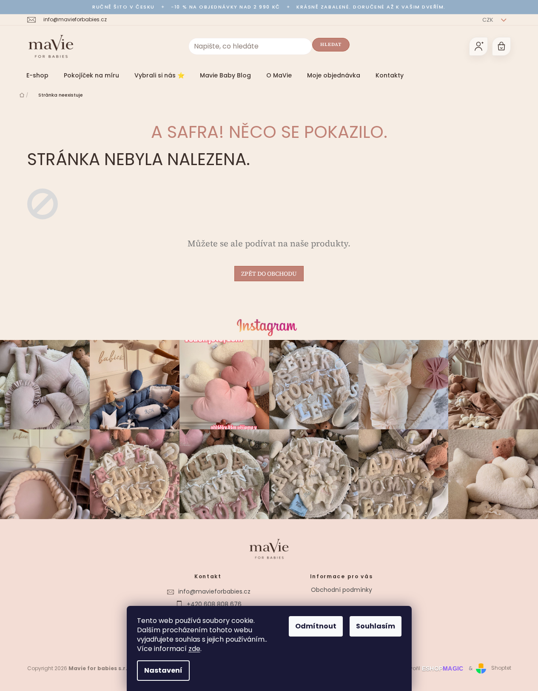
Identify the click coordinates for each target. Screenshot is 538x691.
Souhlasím (375, 626)
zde (194, 649)
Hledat (331, 44)
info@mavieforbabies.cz (214, 591)
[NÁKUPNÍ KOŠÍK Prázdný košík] (501, 46)
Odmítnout (315, 626)
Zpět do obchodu (269, 273)
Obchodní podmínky (341, 589)
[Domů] (22, 95)
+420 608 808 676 (214, 604)
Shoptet (501, 668)
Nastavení (163, 670)
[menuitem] (37, 75)
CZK (488, 20)
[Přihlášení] (478, 46)
